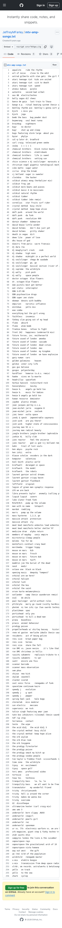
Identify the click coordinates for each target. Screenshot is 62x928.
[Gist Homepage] (21, 5)
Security (25, 909)
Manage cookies (35, 912)
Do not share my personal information (31, 915)
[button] (45, 47)
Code (10, 54)
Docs (55, 909)
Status (35, 909)
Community (45, 909)
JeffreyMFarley (13, 32)
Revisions (27, 54)
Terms (7, 909)
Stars (47, 54)
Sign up (53, 5)
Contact (22, 912)
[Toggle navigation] (4, 5)
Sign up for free (16, 887)
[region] (31, 473)
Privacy (16, 909)
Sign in (41, 5)
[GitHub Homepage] (22, 920)
